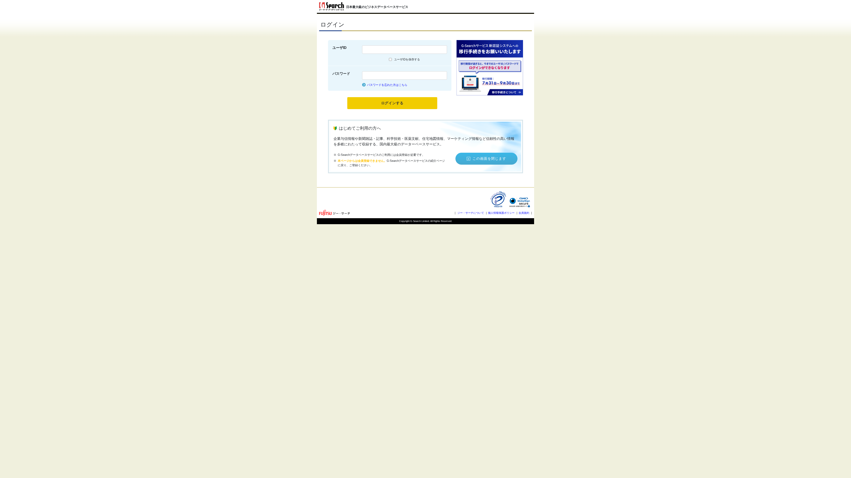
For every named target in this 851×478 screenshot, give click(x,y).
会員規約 (524, 212)
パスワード (341, 73)
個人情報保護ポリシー (501, 212)
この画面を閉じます (489, 158)
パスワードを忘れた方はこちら (387, 85)
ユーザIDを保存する (407, 59)
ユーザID (339, 48)
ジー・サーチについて (470, 212)
